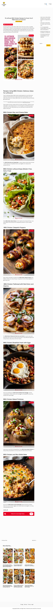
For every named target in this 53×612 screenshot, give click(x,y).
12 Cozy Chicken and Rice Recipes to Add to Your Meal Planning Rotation (18, 586)
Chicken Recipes (19, 21)
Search (41, 43)
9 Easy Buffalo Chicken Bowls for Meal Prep (18, 565)
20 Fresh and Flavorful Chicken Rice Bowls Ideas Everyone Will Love (7, 586)
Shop (50, 3)
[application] (46, 4)
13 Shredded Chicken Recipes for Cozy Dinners (29, 565)
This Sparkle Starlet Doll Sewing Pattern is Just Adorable (45, 36)
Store (21, 604)
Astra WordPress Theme (35, 608)
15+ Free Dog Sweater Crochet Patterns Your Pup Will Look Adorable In (45, 28)
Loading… (5, 509)
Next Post (34, 540)
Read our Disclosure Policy (26, 102)
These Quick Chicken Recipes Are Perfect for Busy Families (29, 586)
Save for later (31, 35)
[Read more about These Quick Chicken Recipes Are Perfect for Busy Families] (30, 583)
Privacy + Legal (30, 604)
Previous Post (4, 540)
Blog (45, 3)
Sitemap (25, 604)
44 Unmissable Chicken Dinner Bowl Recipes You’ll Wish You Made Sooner (8, 565)
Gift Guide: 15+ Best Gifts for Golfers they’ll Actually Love (45, 24)
